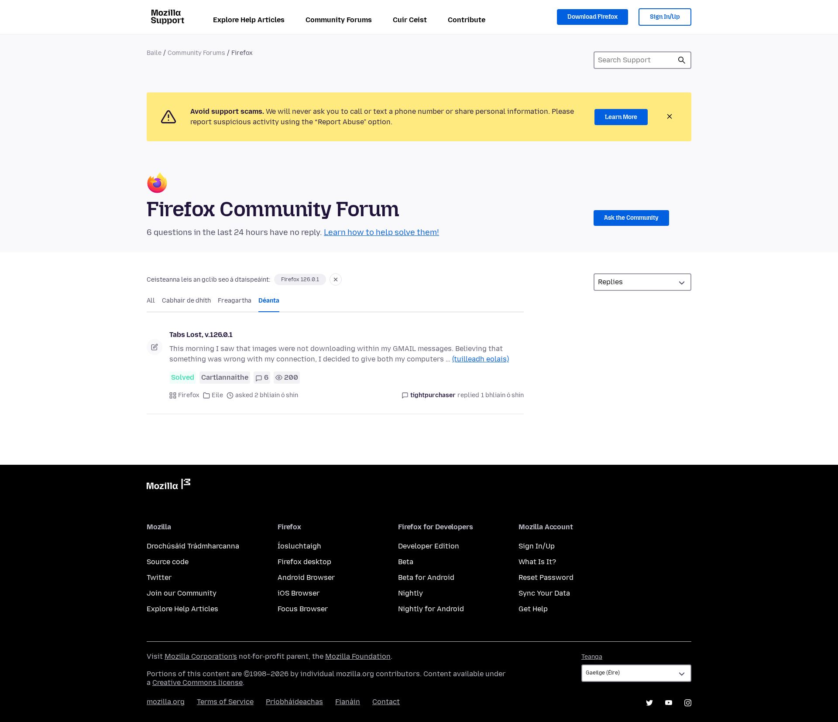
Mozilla (168, 486)
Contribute (466, 20)
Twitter (159, 577)
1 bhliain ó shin (502, 395)
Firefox (188, 395)
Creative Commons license (197, 682)
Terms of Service (225, 702)
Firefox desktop (304, 562)
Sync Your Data (544, 593)
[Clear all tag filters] (336, 279)
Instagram (687, 702)
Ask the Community (631, 217)
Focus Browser (303, 609)
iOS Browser (298, 593)
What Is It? (537, 562)
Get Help (533, 609)
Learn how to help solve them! (381, 232)
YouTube (668, 702)
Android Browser (306, 577)
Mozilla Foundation (358, 656)
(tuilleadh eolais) (480, 359)
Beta (405, 562)
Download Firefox (592, 16)
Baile (154, 53)
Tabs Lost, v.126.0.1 (201, 334)
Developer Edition (428, 546)
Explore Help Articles (249, 20)
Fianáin (347, 702)
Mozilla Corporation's (201, 656)
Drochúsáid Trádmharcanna (193, 546)
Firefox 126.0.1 (300, 279)
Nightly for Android (431, 609)
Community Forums (339, 20)
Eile (217, 395)
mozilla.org (166, 702)
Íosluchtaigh (299, 546)
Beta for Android (426, 577)
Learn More (621, 117)
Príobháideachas (294, 702)
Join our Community (181, 593)
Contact (386, 702)
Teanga (591, 657)
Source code (168, 562)
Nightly (410, 593)
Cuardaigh (682, 60)
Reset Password (546, 577)
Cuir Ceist (410, 20)
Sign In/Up (665, 16)
